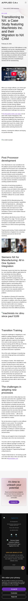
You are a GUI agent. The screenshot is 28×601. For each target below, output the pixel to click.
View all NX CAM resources (11, 8)
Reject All (14, 597)
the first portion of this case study (12, 113)
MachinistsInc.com (13, 458)
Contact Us (14, 502)
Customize (14, 593)
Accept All (14, 589)
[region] (14, 588)
